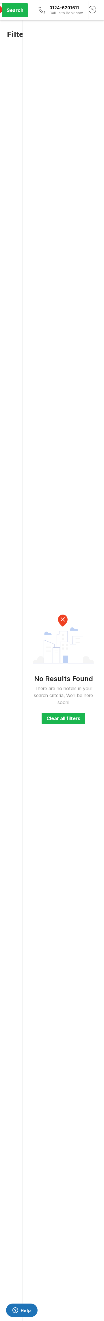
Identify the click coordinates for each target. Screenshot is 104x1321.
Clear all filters (63, 718)
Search (15, 10)
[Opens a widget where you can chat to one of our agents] (22, 1311)
